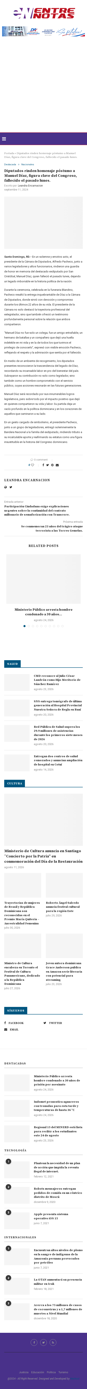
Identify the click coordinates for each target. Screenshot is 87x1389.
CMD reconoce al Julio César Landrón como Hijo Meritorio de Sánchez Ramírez (57, 680)
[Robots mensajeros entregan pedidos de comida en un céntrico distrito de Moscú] (17, 1195)
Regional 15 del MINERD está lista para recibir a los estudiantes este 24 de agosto (58, 1131)
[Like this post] (35, 465)
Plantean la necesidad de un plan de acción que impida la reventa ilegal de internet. (57, 1167)
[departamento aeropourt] (43, 27)
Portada (9, 153)
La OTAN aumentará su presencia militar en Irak (58, 1282)
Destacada (10, 164)
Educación (37, 1372)
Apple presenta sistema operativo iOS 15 (51, 1216)
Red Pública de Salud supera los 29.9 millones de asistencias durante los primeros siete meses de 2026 (58, 733)
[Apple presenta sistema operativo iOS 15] (17, 1220)
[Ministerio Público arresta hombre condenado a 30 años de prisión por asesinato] (43, 579)
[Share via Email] (57, 465)
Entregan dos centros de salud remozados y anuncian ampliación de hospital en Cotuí (58, 760)
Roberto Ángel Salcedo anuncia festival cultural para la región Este (63, 907)
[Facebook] (34, 1342)
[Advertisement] (43, 87)
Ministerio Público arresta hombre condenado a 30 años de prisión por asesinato (57, 1080)
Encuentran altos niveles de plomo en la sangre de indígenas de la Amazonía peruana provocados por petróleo (58, 1256)
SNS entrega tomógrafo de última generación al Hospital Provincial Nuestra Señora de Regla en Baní (58, 706)
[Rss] (53, 1342)
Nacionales (27, 164)
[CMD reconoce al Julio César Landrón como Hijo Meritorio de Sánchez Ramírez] (17, 682)
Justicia (24, 1372)
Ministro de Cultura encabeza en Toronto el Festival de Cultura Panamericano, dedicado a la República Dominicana (22, 973)
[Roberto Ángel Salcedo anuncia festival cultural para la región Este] (64, 885)
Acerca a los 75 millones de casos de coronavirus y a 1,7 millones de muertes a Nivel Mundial (58, 1309)
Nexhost (74, 1378)
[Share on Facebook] (43, 465)
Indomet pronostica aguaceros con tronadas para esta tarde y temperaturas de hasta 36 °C (56, 1106)
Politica (51, 1372)
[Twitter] (43, 1342)
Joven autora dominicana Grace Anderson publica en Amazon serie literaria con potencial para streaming (64, 971)
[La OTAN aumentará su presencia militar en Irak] (17, 1286)
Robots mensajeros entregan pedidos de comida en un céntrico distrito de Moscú (58, 1193)
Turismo (63, 1372)
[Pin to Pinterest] (52, 465)
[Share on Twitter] (47, 465)
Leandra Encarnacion (30, 185)
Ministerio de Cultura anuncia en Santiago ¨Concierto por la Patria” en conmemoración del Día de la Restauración (43, 856)
